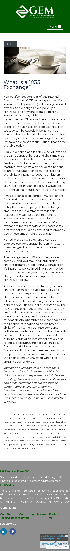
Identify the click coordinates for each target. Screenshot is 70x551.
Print (10, 44)
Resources (42, 514)
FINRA (4, 484)
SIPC (11, 484)
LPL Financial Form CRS (14, 471)
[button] (55, 27)
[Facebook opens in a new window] (12, 533)
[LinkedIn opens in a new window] (3, 533)
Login (32, 514)
